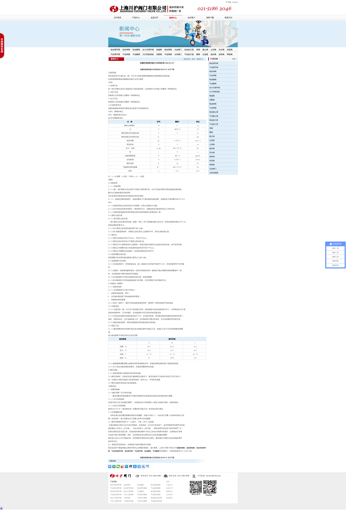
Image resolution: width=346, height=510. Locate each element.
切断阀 (159, 54)
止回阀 (213, 50)
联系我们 (169, 498)
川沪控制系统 (148, 54)
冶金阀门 (178, 50)
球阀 (198, 50)
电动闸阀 (168, 50)
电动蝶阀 (136, 50)
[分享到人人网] (135, 466)
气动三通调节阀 (116, 501)
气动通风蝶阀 (155, 488)
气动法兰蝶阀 (142, 498)
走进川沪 (154, 18)
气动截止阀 (213, 116)
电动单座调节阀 (116, 485)
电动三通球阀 (128, 491)
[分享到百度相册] (147, 466)
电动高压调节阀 (156, 498)
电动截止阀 (213, 112)
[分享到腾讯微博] (126, 466)
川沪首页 (117, 18)
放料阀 (221, 54)
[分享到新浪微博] (122, 466)
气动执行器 (189, 54)
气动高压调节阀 (156, 501)
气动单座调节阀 (116, 488)
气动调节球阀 (128, 501)
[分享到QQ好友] (130, 466)
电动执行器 (189, 50)
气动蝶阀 (136, 54)
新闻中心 (173, 18)
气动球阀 (126, 54)
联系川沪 (228, 18)
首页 (193, 59)
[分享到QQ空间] (114, 466)
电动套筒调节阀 (116, 491)
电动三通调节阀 (116, 498)
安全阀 (221, 50)
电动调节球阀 (128, 488)
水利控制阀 (213, 173)
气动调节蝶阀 (142, 495)
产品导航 (113, 482)
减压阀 (213, 54)
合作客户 (191, 18)
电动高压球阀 (155, 491)
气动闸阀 (168, 54)
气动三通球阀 (128, 495)
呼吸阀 (229, 54)
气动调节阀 (115, 54)
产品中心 (136, 18)
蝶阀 (198, 54)
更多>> (234, 59)
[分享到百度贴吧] (143, 466)
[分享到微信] (118, 466)
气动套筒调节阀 (116, 495)
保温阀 (229, 50)
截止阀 (205, 50)
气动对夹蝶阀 (142, 501)
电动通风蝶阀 (155, 485)
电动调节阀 (115, 50)
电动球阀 (126, 50)
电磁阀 (159, 50)
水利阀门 (178, 54)
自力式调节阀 (148, 50)
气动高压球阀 (155, 495)
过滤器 (205, 54)
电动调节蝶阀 (142, 488)
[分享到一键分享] (139, 466)
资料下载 (210, 18)
